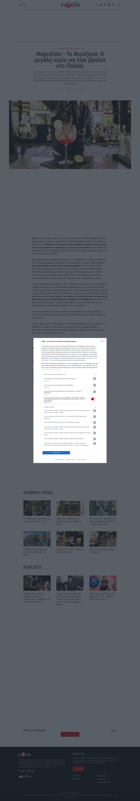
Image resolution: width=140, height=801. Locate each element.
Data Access (70, 459)
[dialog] (70, 400)
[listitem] (70, 374)
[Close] (103, 341)
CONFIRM (56, 452)
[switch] (93, 378)
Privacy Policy (81, 459)
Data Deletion (59, 459)
